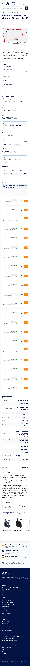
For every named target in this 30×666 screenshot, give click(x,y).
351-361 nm (6, 173)
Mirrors (9, 12)
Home (3, 12)
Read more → (20, 58)
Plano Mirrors (15, 12)
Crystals (4, 585)
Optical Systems (6, 589)
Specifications (10, 91)
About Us (4, 619)
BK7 (4, 110)
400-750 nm (14, 173)
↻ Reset (20, 101)
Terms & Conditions (7, 630)
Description (14, 91)
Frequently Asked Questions (9, 638)
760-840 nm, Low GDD (17, 176)
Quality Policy (5, 628)
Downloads (17, 91)
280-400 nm (12, 170)
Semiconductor (6, 606)
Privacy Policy (5, 626)
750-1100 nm (7, 176)
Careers (4, 653)
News (3, 649)
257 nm (5, 170)
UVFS (9, 110)
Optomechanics (6, 594)
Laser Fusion (5, 611)
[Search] (26, 8)
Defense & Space (6, 600)
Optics (3, 592)
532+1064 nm (23, 173)
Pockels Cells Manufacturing (9, 640)
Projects (4, 643)
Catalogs (4, 651)
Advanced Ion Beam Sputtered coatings (12, 636)
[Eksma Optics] (10, 3)
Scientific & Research (7, 613)
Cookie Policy (5, 621)
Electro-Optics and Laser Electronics (11, 587)
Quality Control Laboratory (9, 645)
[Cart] (19, 3)
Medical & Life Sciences (8, 604)
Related (22, 91)
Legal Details (5, 623)
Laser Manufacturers (7, 602)
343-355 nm (21, 170)
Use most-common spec (9, 101)
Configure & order (4, 91)
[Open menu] (2, 3)
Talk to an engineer (7, 647)
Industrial (4, 609)
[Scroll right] (27, 525)
